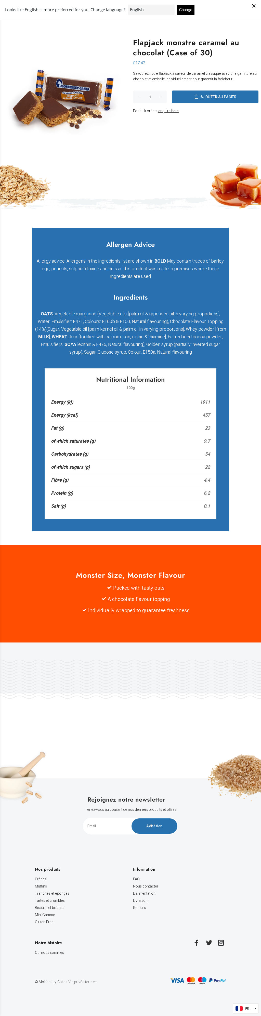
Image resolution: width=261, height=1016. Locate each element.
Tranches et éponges (52, 893)
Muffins (41, 886)
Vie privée (76, 982)
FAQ (136, 879)
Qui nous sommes (49, 952)
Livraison (140, 900)
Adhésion (154, 826)
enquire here (168, 111)
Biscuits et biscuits (49, 907)
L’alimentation (144, 893)
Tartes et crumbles (50, 900)
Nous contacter (145, 886)
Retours (139, 907)
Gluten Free (44, 922)
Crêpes (40, 879)
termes (91, 982)
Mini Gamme (45, 915)
